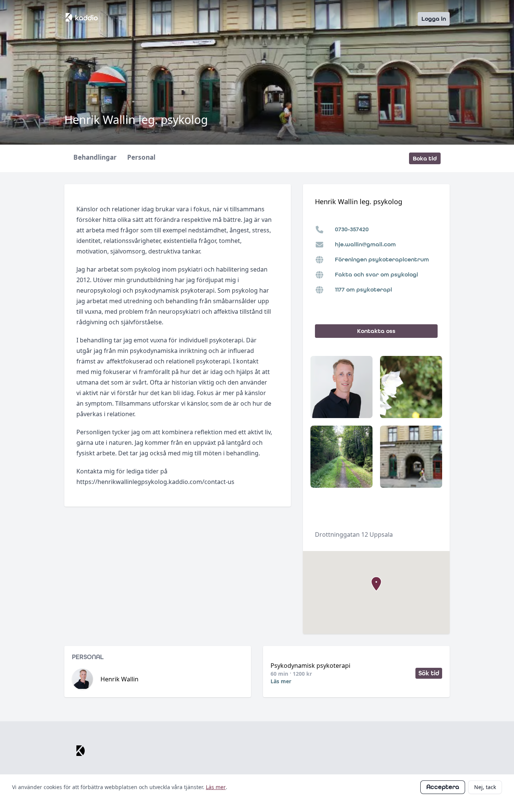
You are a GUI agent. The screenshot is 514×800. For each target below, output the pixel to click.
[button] (376, 583)
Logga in (433, 18)
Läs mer (281, 681)
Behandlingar (95, 158)
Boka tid (425, 158)
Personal (141, 158)
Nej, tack (485, 787)
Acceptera (442, 787)
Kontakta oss (376, 330)
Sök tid (428, 673)
